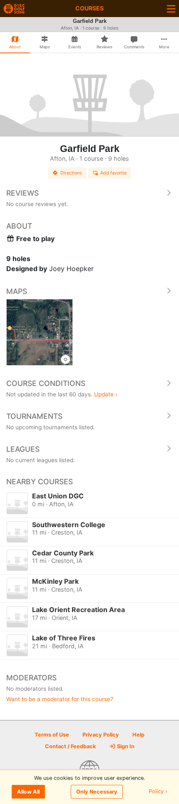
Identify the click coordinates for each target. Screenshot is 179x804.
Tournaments (34, 416)
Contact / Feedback (70, 746)
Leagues (23, 449)
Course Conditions (45, 383)
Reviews (22, 193)
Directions (71, 173)
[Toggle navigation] (171, 8)
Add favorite (113, 173)
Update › (105, 394)
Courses (89, 8)
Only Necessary (96, 792)
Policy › (158, 791)
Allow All (28, 792)
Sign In (125, 746)
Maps (16, 291)
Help (138, 735)
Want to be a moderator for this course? (59, 699)
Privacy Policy (100, 735)
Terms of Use (52, 735)
